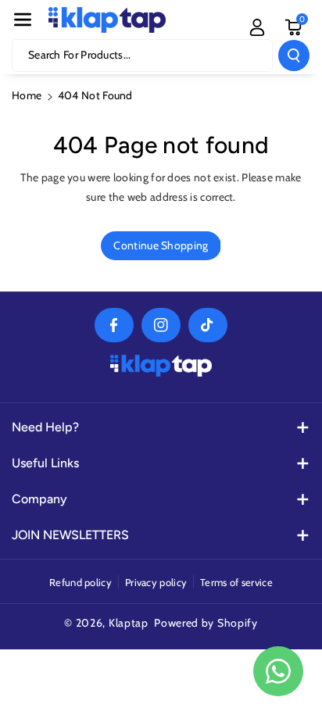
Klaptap (128, 623)
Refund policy (80, 582)
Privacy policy (156, 582)
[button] (22, 19)
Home (26, 95)
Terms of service (236, 582)
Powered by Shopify (206, 623)
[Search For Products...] (293, 55)
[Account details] (257, 27)
